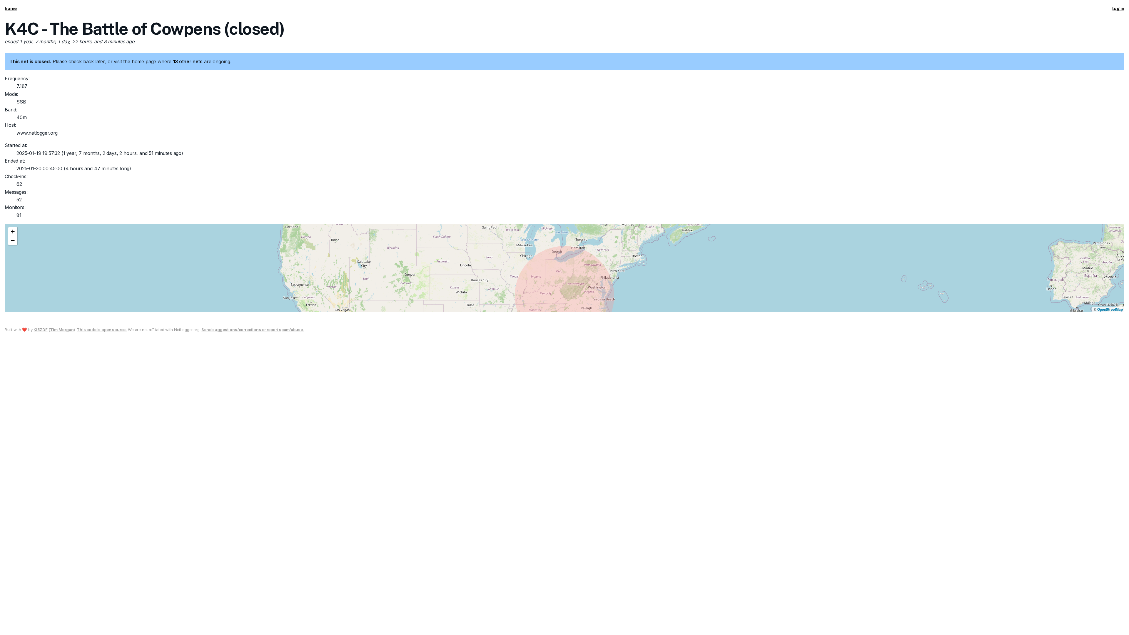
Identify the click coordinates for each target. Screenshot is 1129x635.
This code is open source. (102, 329)
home (11, 8)
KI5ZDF (40, 329)
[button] (12, 231)
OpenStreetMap (1110, 309)
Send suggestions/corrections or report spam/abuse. (252, 329)
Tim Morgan (62, 329)
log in (1118, 8)
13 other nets (188, 61)
